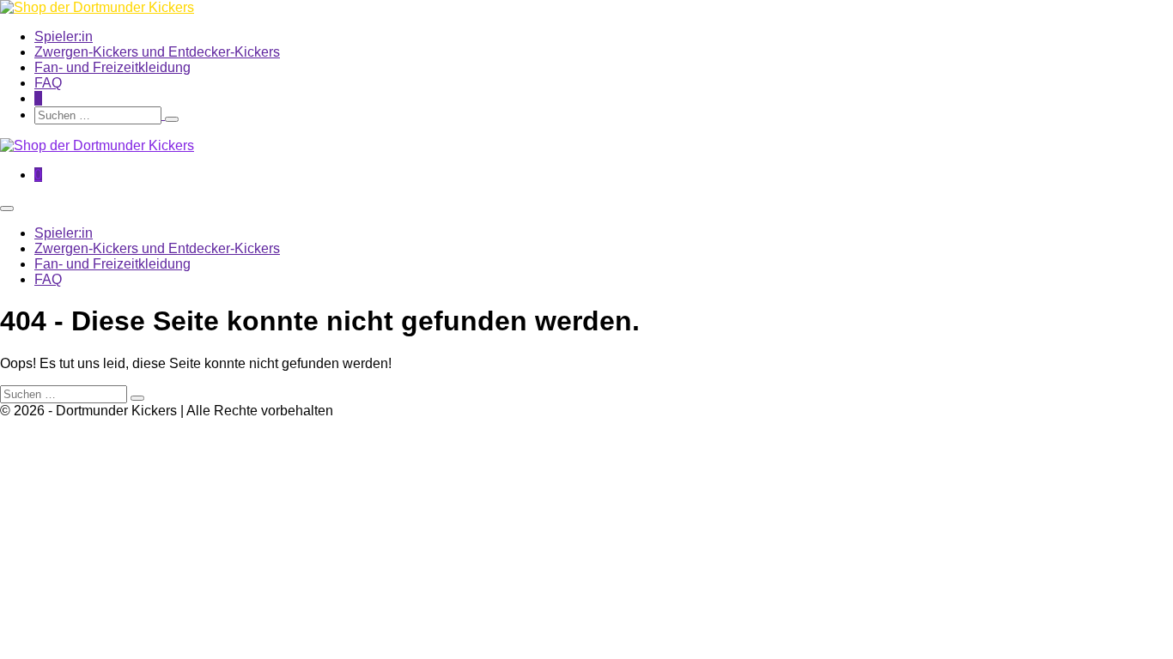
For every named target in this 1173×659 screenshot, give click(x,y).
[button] (486, 115)
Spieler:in (63, 36)
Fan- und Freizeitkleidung (112, 67)
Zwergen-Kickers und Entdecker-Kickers (157, 52)
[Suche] (172, 119)
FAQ (48, 83)
